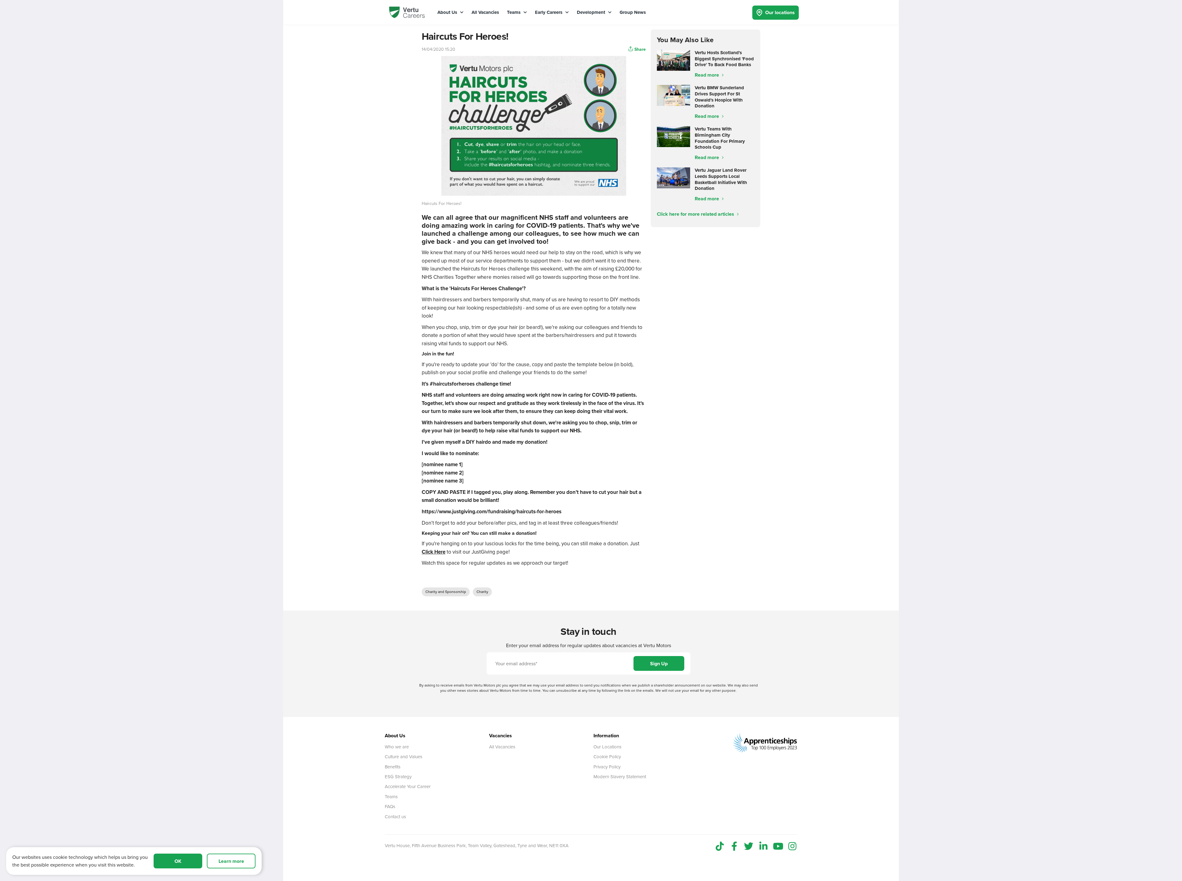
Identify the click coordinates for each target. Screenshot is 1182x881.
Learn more (231, 861)
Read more (707, 74)
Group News (633, 12)
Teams (514, 12)
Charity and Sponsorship (445, 591)
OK (178, 861)
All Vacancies (485, 12)
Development (591, 12)
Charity (482, 591)
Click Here (433, 551)
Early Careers (549, 12)
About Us (447, 12)
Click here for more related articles (696, 214)
